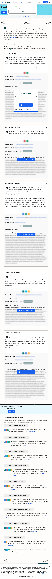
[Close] (49, 566)
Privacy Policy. (42, 573)
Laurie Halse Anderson (7, 9)
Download (11, 411)
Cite (27, 83)
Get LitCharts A (27, 105)
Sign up (45, 2)
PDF (5, 12)
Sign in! (30, 109)
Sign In (39, 2)
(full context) (32, 431)
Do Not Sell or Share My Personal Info (25, 576)
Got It (22, 11)
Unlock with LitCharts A (27, 160)
